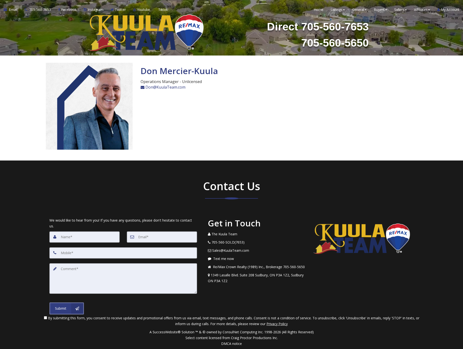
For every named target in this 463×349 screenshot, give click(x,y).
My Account (449, 9)
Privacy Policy (277, 323)
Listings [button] (336, 9)
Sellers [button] (399, 9)
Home (318, 9)
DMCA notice (231, 343)
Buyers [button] (379, 9)
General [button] (358, 9)
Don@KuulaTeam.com (164, 87)
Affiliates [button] (421, 9)
